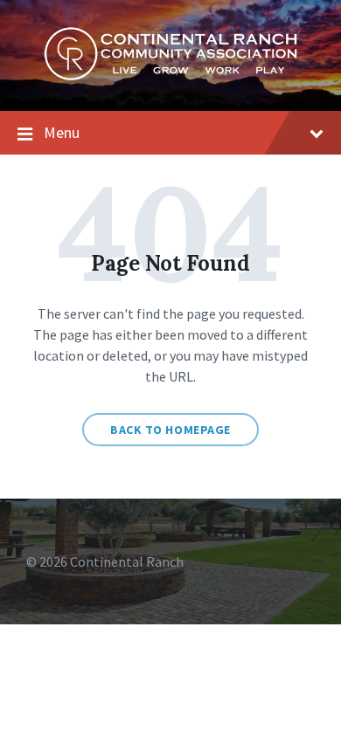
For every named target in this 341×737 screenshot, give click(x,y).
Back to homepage (170, 429)
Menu (62, 132)
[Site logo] (170, 76)
